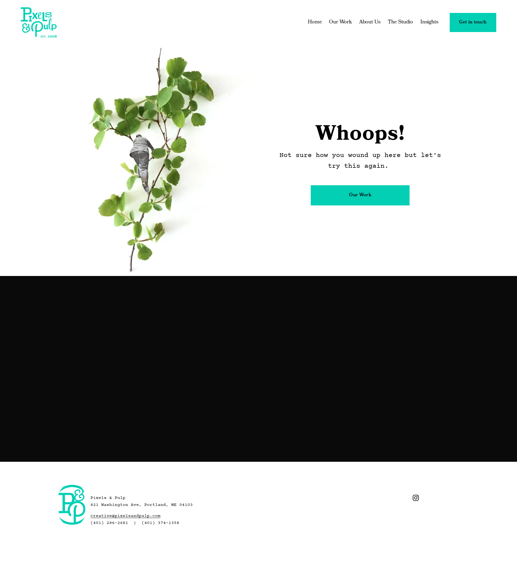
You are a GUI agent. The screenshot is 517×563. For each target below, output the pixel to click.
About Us (369, 22)
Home (315, 22)
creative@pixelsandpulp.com (125, 516)
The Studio (400, 22)
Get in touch (473, 22)
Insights (429, 22)
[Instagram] (416, 498)
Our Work (340, 22)
